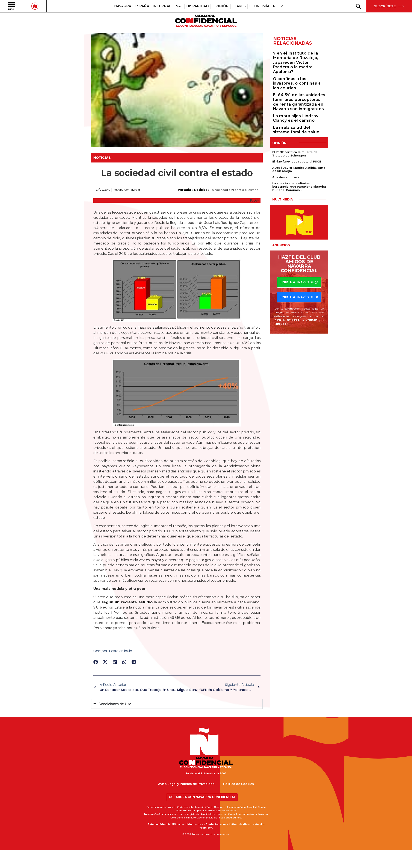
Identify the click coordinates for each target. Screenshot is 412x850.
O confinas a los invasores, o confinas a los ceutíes (297, 83)
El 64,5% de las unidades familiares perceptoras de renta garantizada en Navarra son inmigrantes (299, 102)
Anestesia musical (286, 177)
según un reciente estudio (127, 602)
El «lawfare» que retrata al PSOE (296, 161)
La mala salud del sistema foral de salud (296, 130)
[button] (95, 662)
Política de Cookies (238, 784)
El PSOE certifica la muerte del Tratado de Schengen (295, 153)
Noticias (102, 157)
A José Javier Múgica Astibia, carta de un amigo (298, 169)
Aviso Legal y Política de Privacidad (186, 784)
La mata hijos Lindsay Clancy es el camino (295, 118)
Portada (184, 189)
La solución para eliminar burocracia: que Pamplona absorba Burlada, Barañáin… (299, 187)
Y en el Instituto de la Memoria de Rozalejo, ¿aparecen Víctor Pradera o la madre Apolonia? (295, 62)
